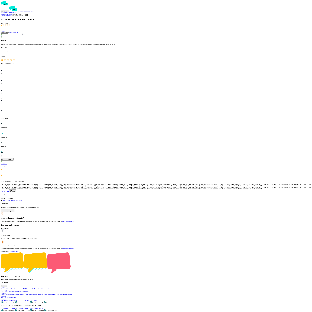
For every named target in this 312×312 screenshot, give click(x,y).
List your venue (5, 294)
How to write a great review (15, 291)
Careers (44, 288)
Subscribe (3, 285)
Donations (3, 297)
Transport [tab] (6, 228)
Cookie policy (28, 308)
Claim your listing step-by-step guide (62, 294)
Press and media (38, 288)
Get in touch (49, 288)
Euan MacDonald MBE (20, 288)
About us (3, 287)
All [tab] (2, 228)
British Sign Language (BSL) (22, 300)
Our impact (3, 288)
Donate (31, 11)
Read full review (5, 191)
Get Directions (4, 251)
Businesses (27, 11)
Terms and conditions (11, 308)
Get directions (4, 32)
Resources (3, 299)
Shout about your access (28, 294)
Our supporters (10, 297)
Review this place (13, 32)
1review (3, 31)
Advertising (50, 294)
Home (2, 15)
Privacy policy (20, 308)
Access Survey (11, 300)
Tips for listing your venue (15, 294)
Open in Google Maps (6, 211)
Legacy (15, 297)
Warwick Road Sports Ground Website (13, 200)
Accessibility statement (37, 308)
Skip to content (4, 11)
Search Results (8, 15)
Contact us (3, 308)
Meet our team (10, 288)
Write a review (12, 12)
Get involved (20, 11)
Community (4, 290)
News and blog (30, 288)
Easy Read (32, 300)
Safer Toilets (4, 300)
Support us (3, 296)
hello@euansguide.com (68, 221)
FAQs (36, 300)
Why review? (26, 291)
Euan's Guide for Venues (41, 294)
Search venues (4, 12)
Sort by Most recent (6, 159)
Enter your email (5, 282)
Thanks (13, 191)
